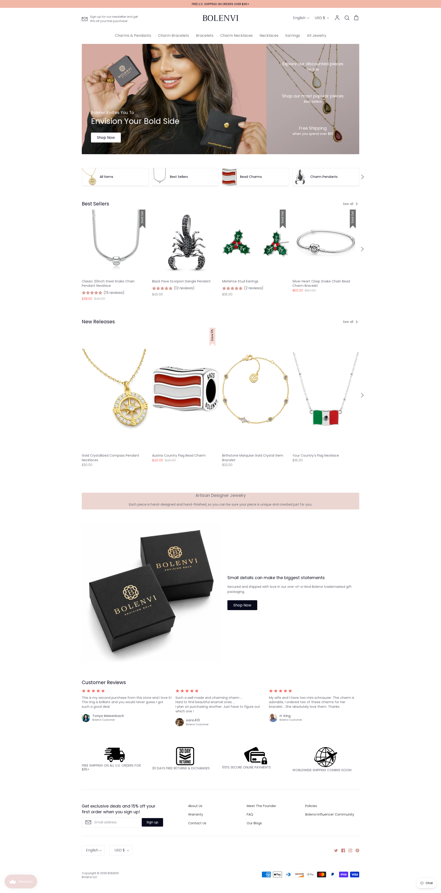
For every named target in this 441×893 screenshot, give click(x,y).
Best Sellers (95, 203)
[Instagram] (348, 850)
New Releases (98, 321)
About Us (195, 806)
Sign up (152, 822)
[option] (174, 99)
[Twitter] (334, 850)
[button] (78, 177)
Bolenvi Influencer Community (329, 814)
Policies (311, 806)
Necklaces (269, 35)
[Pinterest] (355, 850)
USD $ (320, 17)
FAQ (250, 814)
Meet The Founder (261, 806)
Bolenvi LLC (89, 877)
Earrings (292, 35)
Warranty (195, 814)
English (299, 17)
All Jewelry (316, 35)
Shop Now (106, 137)
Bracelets (204, 35)
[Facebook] (341, 850)
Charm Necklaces (236, 35)
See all (348, 204)
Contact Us (197, 823)
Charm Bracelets (173, 35)
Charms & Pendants (133, 35)
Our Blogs (254, 823)
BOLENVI (220, 18)
